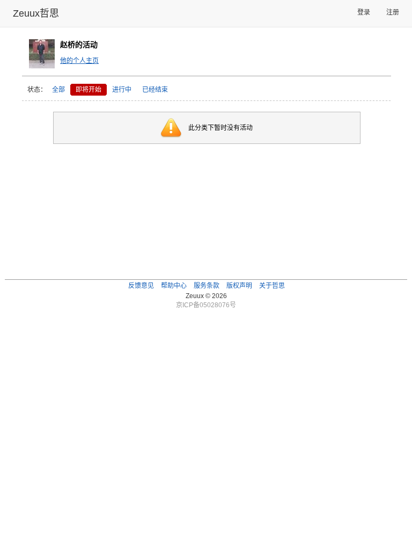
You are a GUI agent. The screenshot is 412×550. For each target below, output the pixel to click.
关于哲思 (272, 286)
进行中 (121, 89)
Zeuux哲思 (36, 13)
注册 (392, 12)
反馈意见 (141, 286)
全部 (58, 89)
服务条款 (206, 286)
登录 (363, 12)
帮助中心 (174, 286)
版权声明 (239, 286)
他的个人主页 (79, 60)
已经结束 (155, 89)
